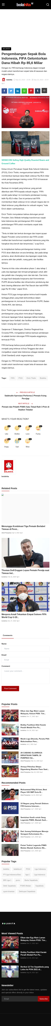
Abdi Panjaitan (7, 533)
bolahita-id (17, 869)
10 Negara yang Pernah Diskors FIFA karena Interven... (35, 804)
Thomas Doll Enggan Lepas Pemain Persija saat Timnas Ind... (25, 571)
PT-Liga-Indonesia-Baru (12, 875)
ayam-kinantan (8, 891)
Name (4, 644)
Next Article (24, 403)
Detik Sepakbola (9, 886)
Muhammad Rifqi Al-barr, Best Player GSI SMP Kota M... (34, 790)
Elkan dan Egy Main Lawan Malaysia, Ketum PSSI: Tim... (33, 712)
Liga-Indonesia (39, 875)
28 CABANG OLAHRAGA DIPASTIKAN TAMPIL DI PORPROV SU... (31, 755)
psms (18, 880)
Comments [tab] (7, 635)
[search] (47, 4)
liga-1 (28, 875)
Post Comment (10, 688)
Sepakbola (39, 886)
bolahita (5, 476)
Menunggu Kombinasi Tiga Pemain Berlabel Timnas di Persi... (23, 527)
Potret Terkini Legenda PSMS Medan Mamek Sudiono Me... (33, 846)
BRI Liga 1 (7, 880)
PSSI (21, 378)
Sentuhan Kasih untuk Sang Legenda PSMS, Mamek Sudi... (34, 818)
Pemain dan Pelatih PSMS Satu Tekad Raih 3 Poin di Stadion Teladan (25, 408)
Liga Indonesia (40, 869)
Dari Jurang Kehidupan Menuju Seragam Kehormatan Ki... (34, 832)
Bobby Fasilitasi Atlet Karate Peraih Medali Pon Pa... (33, 726)
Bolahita (43, 378)
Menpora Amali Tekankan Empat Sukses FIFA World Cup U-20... (24, 615)
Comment (6, 666)
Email (4, 655)
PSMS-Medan (25, 886)
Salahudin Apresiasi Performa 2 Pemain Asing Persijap (25, 397)
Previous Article (27, 392)
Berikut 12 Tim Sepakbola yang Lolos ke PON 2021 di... (35, 968)
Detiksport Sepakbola (27, 891)
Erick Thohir (31, 378)
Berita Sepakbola (31, 880)
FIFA (13, 378)
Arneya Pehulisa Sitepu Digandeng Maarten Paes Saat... (35, 768)
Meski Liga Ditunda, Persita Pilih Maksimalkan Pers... (35, 740)
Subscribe (43, 999)
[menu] (3, 4)
